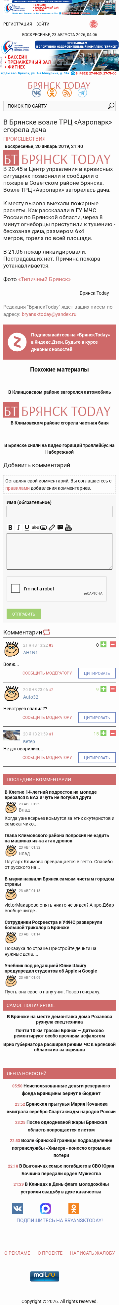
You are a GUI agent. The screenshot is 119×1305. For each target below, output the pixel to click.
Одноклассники (73, 1208)
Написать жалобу (92, 1253)
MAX (45, 1208)
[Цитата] (60, 527)
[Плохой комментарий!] (113, 644)
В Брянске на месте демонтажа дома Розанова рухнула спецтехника (59, 1019)
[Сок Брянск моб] (59, 57)
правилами (17, 488)
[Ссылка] (52, 527)
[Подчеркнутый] (27, 527)
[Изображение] (43, 527)
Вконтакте (17, 1208)
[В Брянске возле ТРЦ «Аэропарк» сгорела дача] (59, 158)
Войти (43, 24)
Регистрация (17, 24)
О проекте (50, 1253)
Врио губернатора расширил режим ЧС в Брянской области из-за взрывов (59, 1047)
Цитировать (97, 673)
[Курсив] (18, 527)
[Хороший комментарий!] (103, 644)
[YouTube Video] (68, 527)
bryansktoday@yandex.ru (49, 314)
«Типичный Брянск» (44, 279)
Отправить (23, 614)
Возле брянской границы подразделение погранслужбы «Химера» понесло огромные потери (62, 1148)
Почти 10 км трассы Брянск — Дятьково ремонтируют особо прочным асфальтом (59, 1033)
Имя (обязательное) (29, 502)
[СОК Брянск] (59, 7)
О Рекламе (17, 1253)
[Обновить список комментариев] (47, 632)
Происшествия (24, 139)
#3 (51, 645)
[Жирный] (10, 527)
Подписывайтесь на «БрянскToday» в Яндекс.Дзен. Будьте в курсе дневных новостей (70, 342)
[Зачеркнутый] (35, 527)
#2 (51, 689)
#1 (51, 734)
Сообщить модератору (47, 673)
